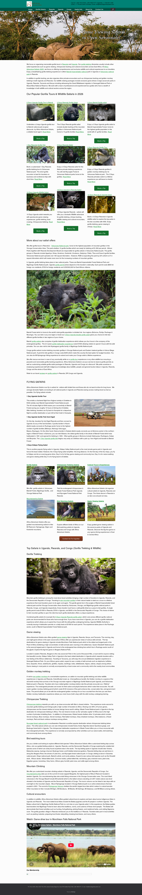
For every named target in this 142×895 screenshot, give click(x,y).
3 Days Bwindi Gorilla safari (97, 102)
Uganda (60, 9)
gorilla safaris (36, 341)
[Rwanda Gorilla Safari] (34, 4)
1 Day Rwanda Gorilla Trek (36, 145)
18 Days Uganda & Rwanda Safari (69, 190)
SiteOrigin (73, 891)
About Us (89, 9)
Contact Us (99, 9)
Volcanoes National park (60, 246)
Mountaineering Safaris (35, 498)
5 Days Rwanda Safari (65, 145)
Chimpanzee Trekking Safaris (68, 465)
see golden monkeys (40, 676)
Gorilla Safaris (41, 9)
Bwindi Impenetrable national (76, 71)
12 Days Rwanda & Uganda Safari (99, 195)
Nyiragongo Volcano (56, 786)
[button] (113, 9)
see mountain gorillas (67, 600)
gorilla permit (59, 265)
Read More (46, 132)
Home (30, 9)
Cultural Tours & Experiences (98, 465)
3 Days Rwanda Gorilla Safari (67, 102)
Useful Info (78, 9)
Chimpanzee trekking (34, 704)
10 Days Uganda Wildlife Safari (38, 192)
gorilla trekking (86, 64)
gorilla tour (74, 359)
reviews (42, 373)
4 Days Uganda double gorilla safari (77, 335)
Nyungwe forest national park (37, 723)
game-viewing (62, 637)
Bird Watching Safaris (65, 501)
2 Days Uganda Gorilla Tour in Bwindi (40, 102)
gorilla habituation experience (62, 344)
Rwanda (52, 9)
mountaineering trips (34, 774)
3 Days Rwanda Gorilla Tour (97, 147)
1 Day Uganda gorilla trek (49, 438)
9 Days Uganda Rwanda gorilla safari (68, 617)
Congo (69, 9)
